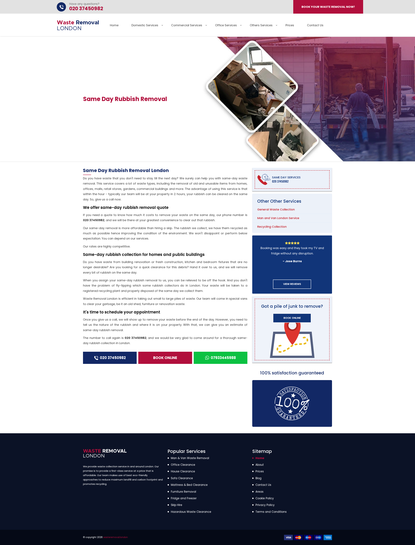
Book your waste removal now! (328, 7)
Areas (259, 492)
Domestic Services (144, 25)
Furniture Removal (183, 492)
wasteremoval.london (115, 537)
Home (114, 25)
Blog (258, 478)
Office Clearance (183, 465)
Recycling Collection (272, 227)
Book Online (165, 357)
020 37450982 (93, 220)
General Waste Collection (276, 209)
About (259, 465)
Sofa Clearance (182, 478)
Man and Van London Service (278, 218)
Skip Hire (176, 505)
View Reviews (292, 284)
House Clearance (183, 471)
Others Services (261, 25)
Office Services (226, 25)
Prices (289, 25)
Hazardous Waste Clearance (191, 512)
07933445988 (223, 357)
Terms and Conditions (271, 512)
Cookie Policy (264, 498)
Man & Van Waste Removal (190, 458)
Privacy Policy (265, 505)
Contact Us (315, 25)
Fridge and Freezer (184, 498)
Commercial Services (186, 25)
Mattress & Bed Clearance (189, 485)
